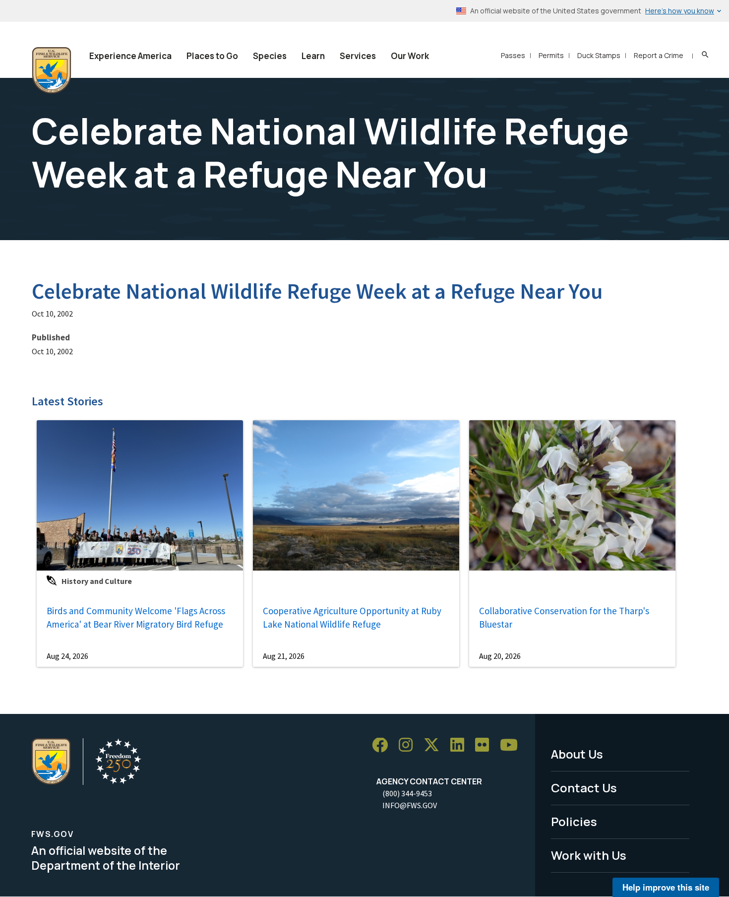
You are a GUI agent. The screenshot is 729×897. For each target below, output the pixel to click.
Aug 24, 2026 (67, 656)
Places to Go (212, 56)
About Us (577, 754)
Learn (313, 56)
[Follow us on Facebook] (383, 745)
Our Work (410, 56)
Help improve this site (665, 887)
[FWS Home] (51, 70)
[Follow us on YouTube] (512, 745)
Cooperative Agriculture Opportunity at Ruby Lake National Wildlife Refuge (352, 617)
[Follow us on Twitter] (435, 745)
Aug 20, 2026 (500, 656)
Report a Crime (658, 55)
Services (358, 56)
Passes (513, 55)
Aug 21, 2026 (283, 656)
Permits (551, 55)
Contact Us (584, 787)
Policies (574, 821)
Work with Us (588, 855)
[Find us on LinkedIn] (460, 745)
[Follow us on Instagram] (409, 745)
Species (270, 56)
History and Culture (96, 581)
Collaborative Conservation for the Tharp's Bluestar (564, 617)
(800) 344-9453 (407, 793)
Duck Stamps (598, 55)
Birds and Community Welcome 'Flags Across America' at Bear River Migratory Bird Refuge (136, 617)
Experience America (130, 56)
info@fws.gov (409, 805)
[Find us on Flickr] (485, 745)
